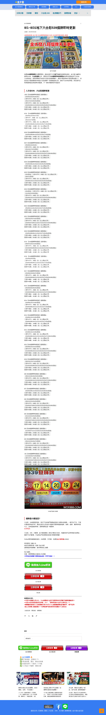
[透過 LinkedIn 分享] (32, 616)
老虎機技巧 (57, 13)
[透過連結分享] (36, 616)
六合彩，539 (53, 711)
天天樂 (61, 711)
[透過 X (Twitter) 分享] (29, 616)
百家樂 (29, 13)
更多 (76, 13)
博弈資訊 (33, 610)
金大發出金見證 (77, 711)
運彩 (36, 13)
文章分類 (20, 13)
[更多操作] (81, 23)
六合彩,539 (45, 13)
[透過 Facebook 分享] (25, 616)
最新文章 (34, 711)
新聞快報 (67, 13)
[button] (87, 13)
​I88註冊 (77, 652)
